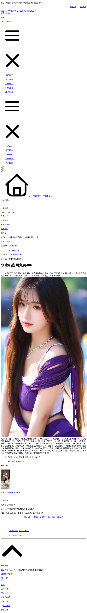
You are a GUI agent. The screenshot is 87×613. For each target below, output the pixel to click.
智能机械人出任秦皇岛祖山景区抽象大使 (24, 457)
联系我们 (4, 229)
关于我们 (4, 216)
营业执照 (4, 566)
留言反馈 (4, 610)
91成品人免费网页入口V (18, 461)
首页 (3, 585)
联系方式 (83, 7)
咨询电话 (4, 601)
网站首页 (73, 7)
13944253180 (13, 246)
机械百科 (4, 220)
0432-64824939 (6, 21)
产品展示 (4, 593)
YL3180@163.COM (15, 535)
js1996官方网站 (35, 196)
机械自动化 (47, 196)
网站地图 (4, 578)
